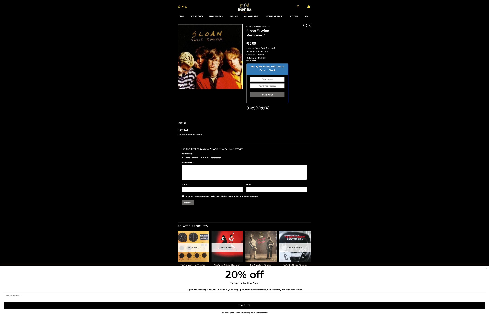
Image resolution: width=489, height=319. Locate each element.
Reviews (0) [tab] (182, 123)
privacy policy (250, 313)
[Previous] (178, 253)
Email (249, 184)
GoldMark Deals (251, 16)
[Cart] (308, 6)
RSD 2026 (234, 16)
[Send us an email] (186, 7)
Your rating (187, 153)
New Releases (197, 16)
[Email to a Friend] (258, 108)
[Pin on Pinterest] (262, 108)
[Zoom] (181, 86)
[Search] (298, 6)
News (307, 16)
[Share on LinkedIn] (267, 108)
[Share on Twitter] (253, 108)
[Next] (311, 253)
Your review (188, 162)
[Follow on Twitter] (183, 7)
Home (182, 16)
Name (185, 184)
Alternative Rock (262, 26)
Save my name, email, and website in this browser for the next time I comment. (222, 196)
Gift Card (294, 16)
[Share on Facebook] (249, 108)
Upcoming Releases (274, 16)
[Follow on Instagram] (179, 7)
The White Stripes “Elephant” (227, 265)
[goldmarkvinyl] (244, 7)
